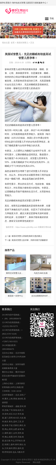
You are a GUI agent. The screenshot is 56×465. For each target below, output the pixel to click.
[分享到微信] (41, 62)
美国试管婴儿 (22, 43)
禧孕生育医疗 (27, 459)
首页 (13, 43)
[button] (49, 18)
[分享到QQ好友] (38, 62)
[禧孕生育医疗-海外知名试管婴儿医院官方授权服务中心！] (15, 11)
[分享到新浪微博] (34, 62)
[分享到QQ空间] (36, 62)
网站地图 (36, 462)
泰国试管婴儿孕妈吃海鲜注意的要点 (27, 236)
